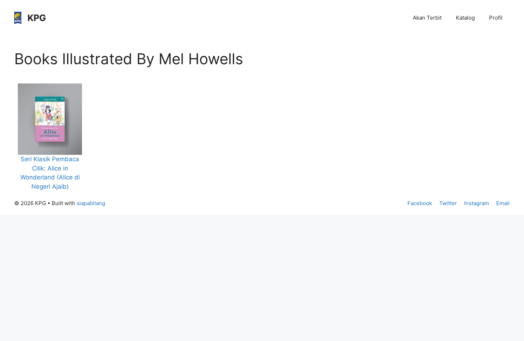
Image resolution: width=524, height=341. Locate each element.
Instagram (476, 203)
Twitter (448, 203)
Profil (496, 17)
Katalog (465, 17)
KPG (36, 17)
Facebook (419, 203)
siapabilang (91, 203)
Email (503, 203)
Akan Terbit (427, 17)
